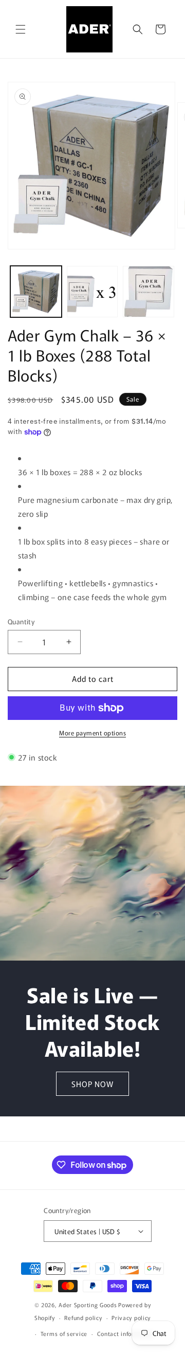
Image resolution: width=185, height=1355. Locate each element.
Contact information (125, 1333)
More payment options (92, 732)
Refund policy (83, 1317)
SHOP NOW (92, 1083)
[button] (20, 29)
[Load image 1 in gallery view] (36, 291)
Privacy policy (131, 1317)
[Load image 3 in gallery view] (148, 291)
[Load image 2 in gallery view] (92, 291)
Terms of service (64, 1333)
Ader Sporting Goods (88, 1304)
